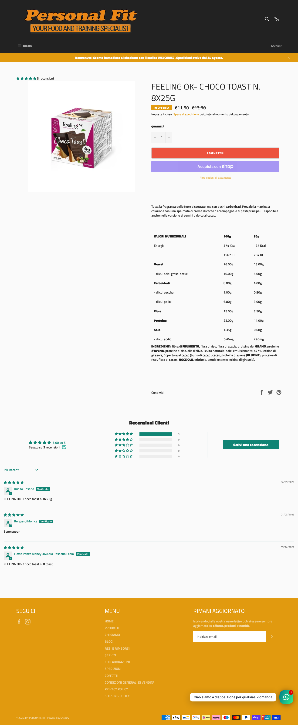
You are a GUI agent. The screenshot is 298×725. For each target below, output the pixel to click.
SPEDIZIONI (113, 668)
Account (276, 45)
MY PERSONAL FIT (35, 718)
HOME (109, 621)
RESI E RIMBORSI (117, 648)
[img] (14, 482)
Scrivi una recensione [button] (250, 445)
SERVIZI (110, 655)
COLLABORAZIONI (117, 661)
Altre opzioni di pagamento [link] (215, 178)
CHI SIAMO (112, 634)
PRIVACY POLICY (116, 689)
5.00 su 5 (59, 442)
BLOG (109, 641)
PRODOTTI (112, 627)
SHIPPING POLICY (117, 695)
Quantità (157, 127)
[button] (26, 78)
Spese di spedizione (186, 114)
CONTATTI (111, 675)
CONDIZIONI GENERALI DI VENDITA (129, 682)
